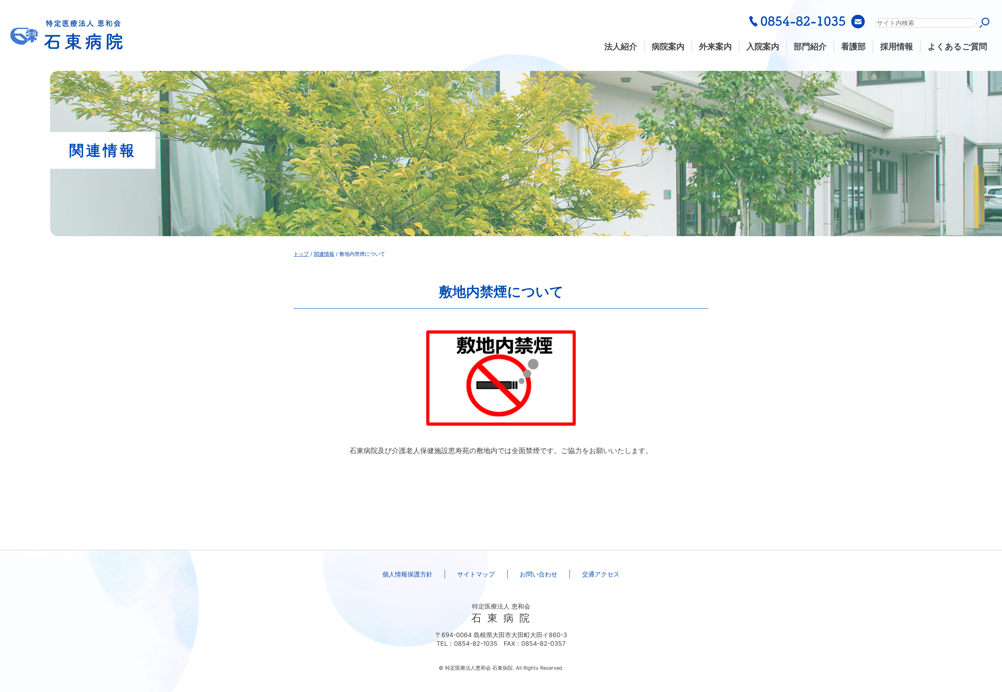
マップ (476, 574)
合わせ (538, 574)
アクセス (601, 574)
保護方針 (407, 574)
